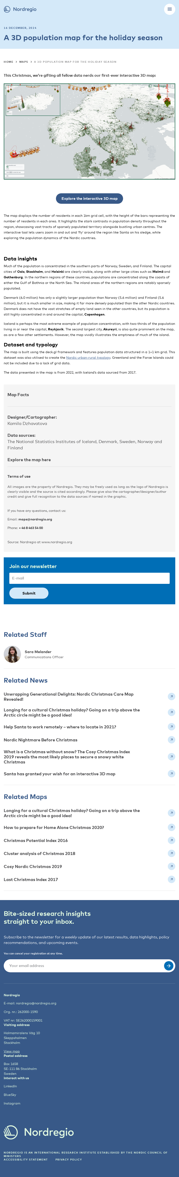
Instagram (12, 1103)
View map (12, 1051)
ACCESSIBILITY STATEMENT (26, 1159)
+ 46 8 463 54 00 (31, 528)
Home (8, 61)
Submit (28, 593)
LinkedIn (10, 1086)
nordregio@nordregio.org (36, 1003)
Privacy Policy (68, 1159)
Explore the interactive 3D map (90, 198)
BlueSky (10, 1095)
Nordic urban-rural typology (88, 357)
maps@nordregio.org (35, 519)
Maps (23, 61)
